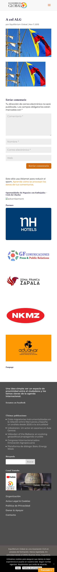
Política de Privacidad (18, 505)
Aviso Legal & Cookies (18, 501)
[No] (53, 564)
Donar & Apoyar (14, 510)
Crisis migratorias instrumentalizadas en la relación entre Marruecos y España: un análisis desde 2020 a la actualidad (29, 422)
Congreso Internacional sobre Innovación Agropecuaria (24, 441)
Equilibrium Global (18, 24)
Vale (18, 568)
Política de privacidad (32, 568)
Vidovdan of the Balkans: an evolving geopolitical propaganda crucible (27, 435)
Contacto (11, 515)
